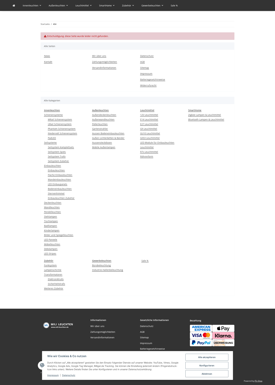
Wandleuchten (52, 207)
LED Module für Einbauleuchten (157, 142)
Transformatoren (53, 274)
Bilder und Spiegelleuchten (58, 234)
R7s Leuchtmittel (149, 151)
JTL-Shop (258, 381)
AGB (142, 61)
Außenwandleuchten (103, 119)
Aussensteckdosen (102, 142)
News (47, 55)
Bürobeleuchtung (101, 265)
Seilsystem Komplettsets (61, 147)
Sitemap (144, 67)
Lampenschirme (52, 269)
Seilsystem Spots (57, 151)
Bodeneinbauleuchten (60, 188)
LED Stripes (50, 253)
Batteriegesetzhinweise (152, 79)
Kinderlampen (51, 230)
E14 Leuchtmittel (149, 119)
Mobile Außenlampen (103, 147)
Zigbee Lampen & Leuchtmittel (204, 114)
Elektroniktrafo (55, 279)
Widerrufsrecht (148, 85)
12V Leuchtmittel (149, 114)
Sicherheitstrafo (56, 283)
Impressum (53, 375)
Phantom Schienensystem (61, 128)
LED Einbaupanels (57, 184)
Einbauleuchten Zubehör (61, 198)
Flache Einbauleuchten (60, 174)
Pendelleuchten (52, 211)
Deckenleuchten (52, 202)
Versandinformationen (104, 67)
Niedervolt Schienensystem (62, 133)
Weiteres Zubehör (53, 288)
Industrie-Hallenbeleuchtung (107, 269)
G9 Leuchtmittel (148, 128)
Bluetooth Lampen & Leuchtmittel (206, 119)
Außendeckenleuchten (104, 114)
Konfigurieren (206, 365)
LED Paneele (50, 239)
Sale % (144, 260)
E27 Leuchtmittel (149, 124)
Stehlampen (50, 216)
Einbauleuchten (52, 165)
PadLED (52, 137)
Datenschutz (68, 375)
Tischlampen (51, 221)
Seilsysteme (50, 142)
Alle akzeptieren (207, 357)
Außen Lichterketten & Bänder (108, 137)
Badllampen (50, 225)
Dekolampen (50, 248)
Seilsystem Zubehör (58, 161)
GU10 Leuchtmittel (150, 133)
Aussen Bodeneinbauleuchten (108, 133)
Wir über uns (99, 55)
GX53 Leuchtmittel (150, 137)
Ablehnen (207, 373)
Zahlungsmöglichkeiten (104, 61)
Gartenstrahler (100, 128)
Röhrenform (146, 156)
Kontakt (48, 61)
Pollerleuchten (100, 124)
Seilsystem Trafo (56, 156)
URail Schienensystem (59, 124)
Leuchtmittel (147, 147)
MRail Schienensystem (60, 119)
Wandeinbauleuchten (59, 179)
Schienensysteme (53, 114)
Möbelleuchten (52, 244)
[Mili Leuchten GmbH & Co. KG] (14, 5)
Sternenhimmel (56, 193)
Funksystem (50, 265)
